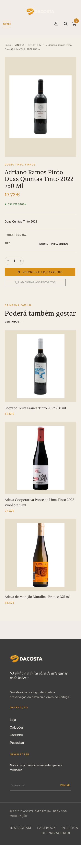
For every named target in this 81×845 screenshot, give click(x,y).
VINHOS (19, 45)
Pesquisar (17, 743)
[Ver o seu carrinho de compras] (74, 24)
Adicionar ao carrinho (42, 272)
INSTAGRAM (20, 828)
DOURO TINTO (36, 45)
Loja (13, 720)
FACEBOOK (46, 828)
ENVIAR (65, 785)
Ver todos (14, 321)
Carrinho (16, 735)
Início (8, 45)
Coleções (17, 727)
